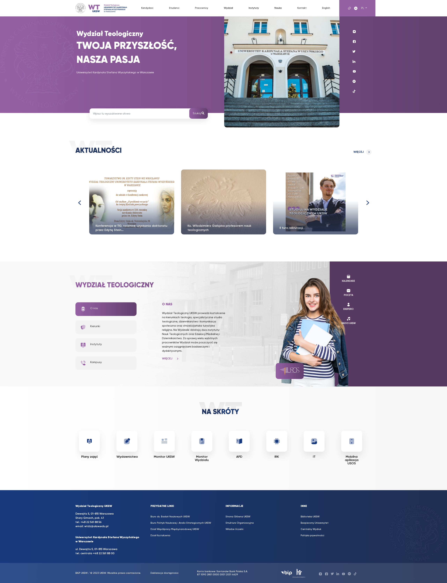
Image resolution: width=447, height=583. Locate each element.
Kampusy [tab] (96, 362)
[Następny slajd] (367, 202)
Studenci (174, 8)
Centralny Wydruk (311, 529)
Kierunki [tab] (95, 326)
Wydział (228, 8)
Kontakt (301, 8)
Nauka (278, 8)
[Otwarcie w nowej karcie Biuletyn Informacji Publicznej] (286, 573)
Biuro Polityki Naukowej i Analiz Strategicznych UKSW (181, 523)
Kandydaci (147, 8)
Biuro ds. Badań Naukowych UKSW (170, 516)
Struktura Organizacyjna (240, 523)
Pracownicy (201, 8)
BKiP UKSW (81, 573)
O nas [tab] (94, 308)
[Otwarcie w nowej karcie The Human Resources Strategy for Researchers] (299, 573)
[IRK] (276, 441)
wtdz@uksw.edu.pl (96, 526)
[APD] (239, 441)
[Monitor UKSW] (164, 441)
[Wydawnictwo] (126, 441)
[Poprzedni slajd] (79, 202)
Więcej (358, 152)
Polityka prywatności (312, 535)
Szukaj (197, 113)
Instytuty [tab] (96, 344)
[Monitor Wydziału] (201, 441)
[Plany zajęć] (89, 441)
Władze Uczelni (234, 529)
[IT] (314, 441)
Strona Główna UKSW (238, 516)
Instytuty (254, 8)
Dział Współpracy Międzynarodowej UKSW (175, 529)
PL (363, 8)
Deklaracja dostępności (164, 573)
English (326, 8)
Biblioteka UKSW (310, 516)
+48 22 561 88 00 (103, 553)
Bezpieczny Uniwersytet (314, 523)
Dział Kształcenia (160, 535)
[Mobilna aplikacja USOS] (351, 441)
